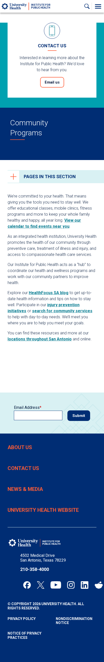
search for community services (62, 310)
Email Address (27, 407)
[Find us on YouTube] (55, 585)
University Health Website (43, 510)
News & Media (25, 489)
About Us (20, 447)
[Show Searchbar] (88, 6)
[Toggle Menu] (98, 6)
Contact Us (23, 468)
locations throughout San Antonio (40, 339)
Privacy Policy (22, 619)
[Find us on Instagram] (71, 585)
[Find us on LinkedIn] (84, 585)
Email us (52, 82)
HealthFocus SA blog (48, 292)
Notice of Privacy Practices (24, 635)
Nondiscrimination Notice (74, 621)
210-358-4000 (34, 569)
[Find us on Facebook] (27, 585)
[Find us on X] (40, 585)
